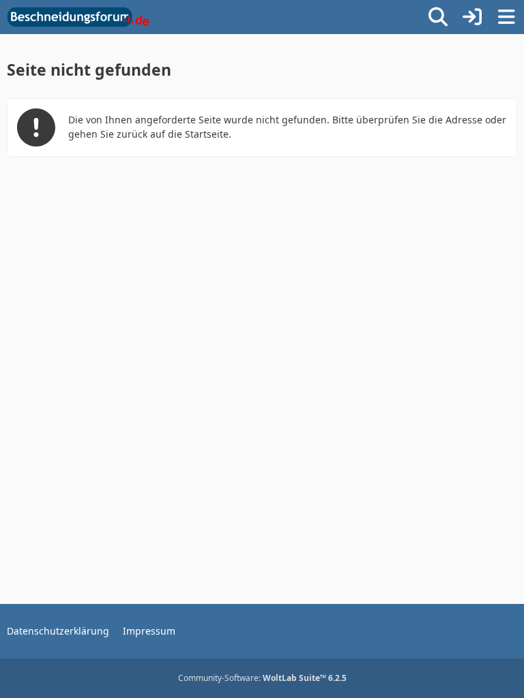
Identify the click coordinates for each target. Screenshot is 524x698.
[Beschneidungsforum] (78, 17)
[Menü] (506, 17)
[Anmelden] (472, 17)
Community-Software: (262, 678)
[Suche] (438, 17)
